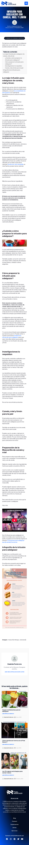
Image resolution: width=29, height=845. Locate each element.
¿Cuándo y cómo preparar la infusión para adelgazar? (13, 59)
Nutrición (21, 691)
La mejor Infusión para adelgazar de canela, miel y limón (13, 55)
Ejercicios (14, 830)
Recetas (24, 691)
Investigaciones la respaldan (13, 66)
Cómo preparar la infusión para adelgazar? (14, 63)
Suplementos (15, 824)
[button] (26, 3)
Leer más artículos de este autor (14, 671)
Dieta (16, 752)
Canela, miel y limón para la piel (14, 68)
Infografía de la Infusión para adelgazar (11, 71)
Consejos (12, 752)
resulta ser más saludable (15, 164)
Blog (14, 818)
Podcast (14, 821)
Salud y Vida (23, 752)
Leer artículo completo (8, 713)
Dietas (14, 827)
